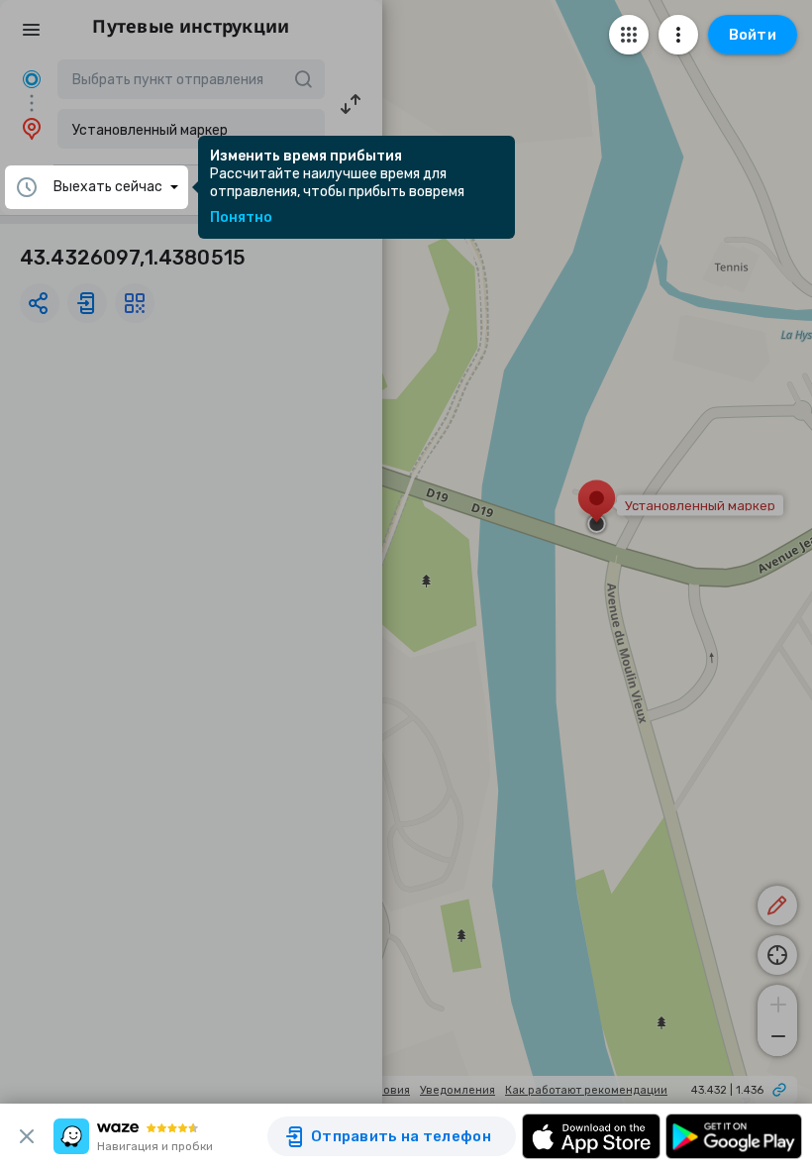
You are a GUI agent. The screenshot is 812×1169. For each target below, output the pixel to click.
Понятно (241, 218)
